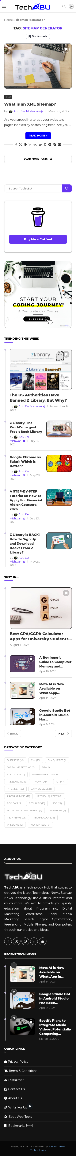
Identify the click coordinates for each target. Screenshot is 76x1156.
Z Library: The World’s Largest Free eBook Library (26, 427)
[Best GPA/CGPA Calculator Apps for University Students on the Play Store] (41, 608)
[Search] (64, 6)
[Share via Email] (59, 144)
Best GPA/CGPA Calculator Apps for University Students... (41, 636)
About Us (15, 1098)
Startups (57, 810)
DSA (46, 767)
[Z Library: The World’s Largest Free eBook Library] (59, 429)
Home (8, 19)
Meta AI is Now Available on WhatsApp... (51, 688)
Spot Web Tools (20, 1117)
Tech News (16, 817)
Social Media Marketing (24, 810)
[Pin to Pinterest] (25, 144)
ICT (60, 781)
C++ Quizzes (57, 760)
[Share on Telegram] (49, 144)
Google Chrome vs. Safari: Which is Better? (26, 461)
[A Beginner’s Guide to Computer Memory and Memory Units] (22, 663)
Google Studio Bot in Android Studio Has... (54, 714)
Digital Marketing (21, 767)
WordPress (40, 824)
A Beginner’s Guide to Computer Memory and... (55, 661)
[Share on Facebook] (16, 144)
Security (37, 803)
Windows (15, 824)
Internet (15, 788)
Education (16, 774)
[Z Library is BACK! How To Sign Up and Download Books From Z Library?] (59, 541)
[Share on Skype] (54, 144)
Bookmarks (20, 1126)
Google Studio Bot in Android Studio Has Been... (54, 998)
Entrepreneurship (46, 774)
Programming (18, 796)
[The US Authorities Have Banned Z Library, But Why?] (41, 369)
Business (15, 760)
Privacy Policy (18, 1061)
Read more (37, 135)
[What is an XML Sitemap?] (38, 66)
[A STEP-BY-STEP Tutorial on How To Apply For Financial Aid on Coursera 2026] (59, 497)
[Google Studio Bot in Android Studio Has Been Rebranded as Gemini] (22, 716)
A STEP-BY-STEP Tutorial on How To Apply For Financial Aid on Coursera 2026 (26, 500)
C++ (35, 760)
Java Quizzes (41, 788)
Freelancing (17, 781)
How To (42, 781)
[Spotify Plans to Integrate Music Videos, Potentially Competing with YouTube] (22, 1026)
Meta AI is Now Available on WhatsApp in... (51, 972)
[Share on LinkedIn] (30, 144)
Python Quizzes (49, 796)
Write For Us (17, 1107)
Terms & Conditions (23, 1071)
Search (67, 188)
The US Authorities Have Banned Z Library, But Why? (38, 398)
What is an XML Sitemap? (30, 104)
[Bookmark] (66, 49)
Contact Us (16, 1089)
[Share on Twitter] (20, 144)
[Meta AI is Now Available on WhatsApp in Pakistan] (22, 690)
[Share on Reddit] (40, 144)
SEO (57, 803)
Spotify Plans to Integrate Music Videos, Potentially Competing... (55, 1027)
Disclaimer (16, 1080)
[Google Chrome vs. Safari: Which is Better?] (59, 463)
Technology (44, 817)
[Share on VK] (35, 144)
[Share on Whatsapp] (45, 144)
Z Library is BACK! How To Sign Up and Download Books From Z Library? (25, 543)
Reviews (14, 803)
